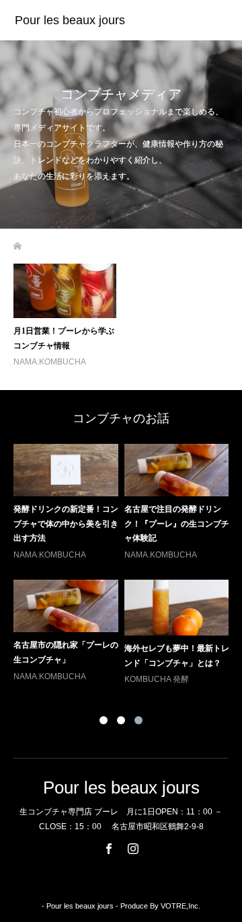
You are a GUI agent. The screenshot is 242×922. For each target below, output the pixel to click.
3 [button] (138, 720)
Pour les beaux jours (70, 20)
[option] (124, 565)
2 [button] (121, 720)
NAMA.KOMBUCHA (49, 362)
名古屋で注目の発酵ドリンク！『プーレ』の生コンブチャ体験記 (176, 523)
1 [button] (103, 720)
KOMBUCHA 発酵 (156, 679)
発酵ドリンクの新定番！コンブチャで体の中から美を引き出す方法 (65, 523)
